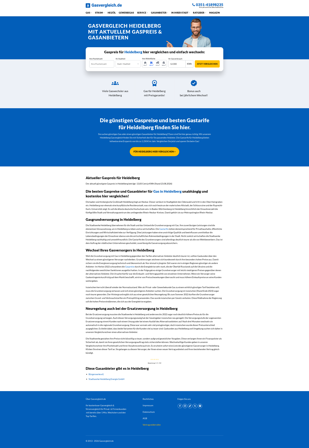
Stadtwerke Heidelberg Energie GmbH (106, 379)
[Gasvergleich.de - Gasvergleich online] (104, 5)
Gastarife (163, 229)
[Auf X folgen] (195, 406)
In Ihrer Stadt (179, 12)
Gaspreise (129, 266)
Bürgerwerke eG (96, 374)
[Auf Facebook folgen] (180, 406)
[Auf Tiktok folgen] (190, 406)
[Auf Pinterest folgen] (200, 406)
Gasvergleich (106, 405)
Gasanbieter (158, 12)
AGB (145, 418)
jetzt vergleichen (207, 64)
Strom (99, 12)
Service (141, 12)
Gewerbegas (126, 12)
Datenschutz (149, 411)
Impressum (148, 405)
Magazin (214, 12)
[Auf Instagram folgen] (185, 406)
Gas (88, 12)
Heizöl (112, 12)
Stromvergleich (93, 409)
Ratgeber (198, 12)
